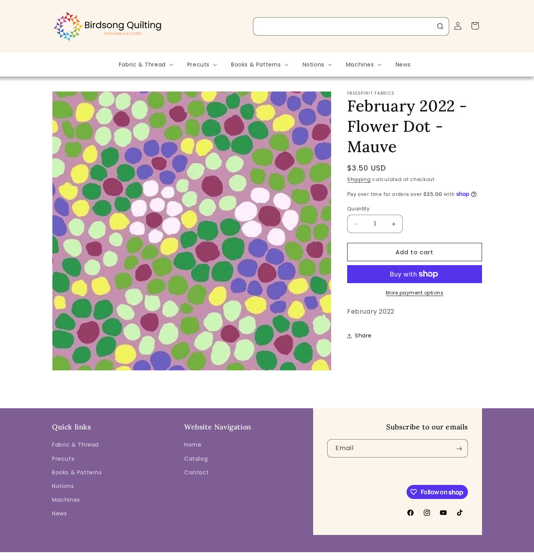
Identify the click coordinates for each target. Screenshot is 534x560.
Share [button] (363, 335)
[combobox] (351, 26)
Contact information (413, 554)
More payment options (414, 292)
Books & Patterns (77, 472)
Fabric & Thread (75, 445)
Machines (66, 500)
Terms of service (316, 554)
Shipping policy (363, 554)
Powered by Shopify (184, 554)
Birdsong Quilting (137, 554)
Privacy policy (272, 554)
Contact (196, 472)
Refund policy (231, 554)
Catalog (196, 459)
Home (192, 445)
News (59, 514)
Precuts (63, 459)
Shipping (359, 179)
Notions (63, 486)
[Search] (440, 26)
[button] (145, 64)
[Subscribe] (459, 449)
